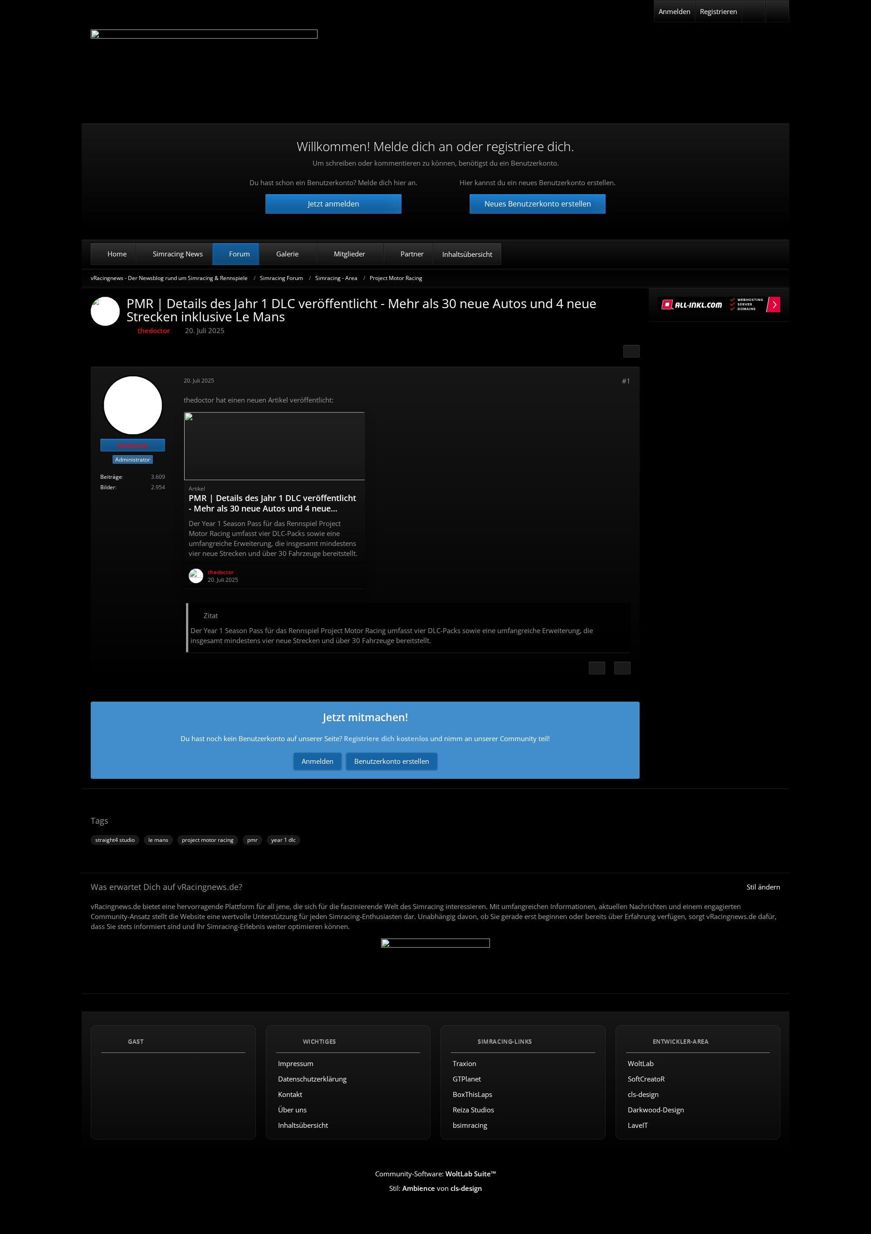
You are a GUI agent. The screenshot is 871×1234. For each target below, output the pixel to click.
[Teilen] (631, 351)
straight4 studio (115, 840)
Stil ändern (763, 886)
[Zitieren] (622, 668)
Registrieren (718, 11)
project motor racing (208, 840)
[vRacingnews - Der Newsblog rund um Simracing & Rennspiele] (204, 69)
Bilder (107, 487)
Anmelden (674, 11)
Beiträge (111, 477)
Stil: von (435, 1188)
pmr (252, 840)
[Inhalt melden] (597, 668)
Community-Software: (435, 1173)
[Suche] (777, 11)
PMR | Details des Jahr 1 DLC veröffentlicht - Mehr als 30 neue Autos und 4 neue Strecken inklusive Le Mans (272, 508)
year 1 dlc (283, 840)
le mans (158, 840)
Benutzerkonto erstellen (391, 761)
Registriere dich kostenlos (386, 738)
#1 (626, 380)
